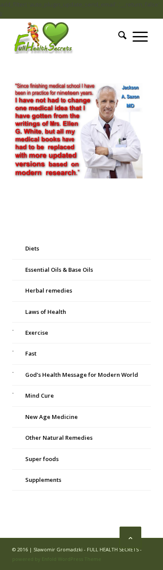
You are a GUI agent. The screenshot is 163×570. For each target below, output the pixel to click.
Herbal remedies (48, 290)
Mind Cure (39, 395)
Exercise (36, 332)
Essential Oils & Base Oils (59, 269)
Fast (31, 353)
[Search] (122, 36)
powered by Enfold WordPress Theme (56, 559)
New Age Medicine (51, 417)
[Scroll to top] (130, 537)
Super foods (42, 459)
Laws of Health (45, 312)
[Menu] (140, 36)
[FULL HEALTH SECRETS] (67, 36)
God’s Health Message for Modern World (81, 375)
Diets (32, 248)
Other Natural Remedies (59, 438)
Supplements (43, 480)
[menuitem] (122, 36)
